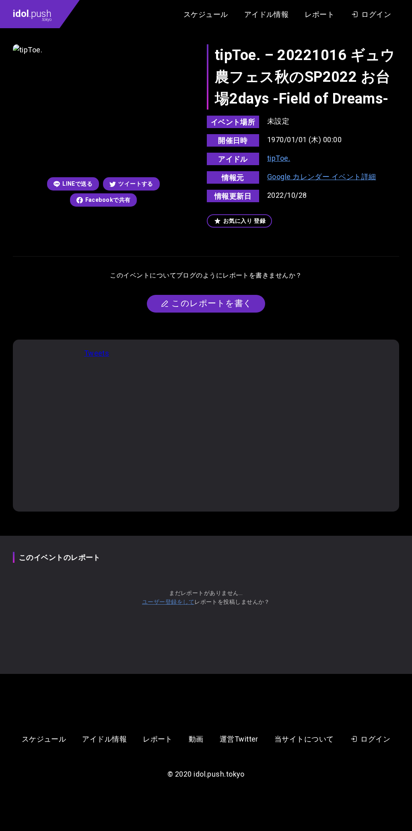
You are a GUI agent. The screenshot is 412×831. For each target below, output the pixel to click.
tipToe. (278, 158)
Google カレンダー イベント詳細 (321, 176)
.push (32, 15)
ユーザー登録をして (168, 602)
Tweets (96, 353)
